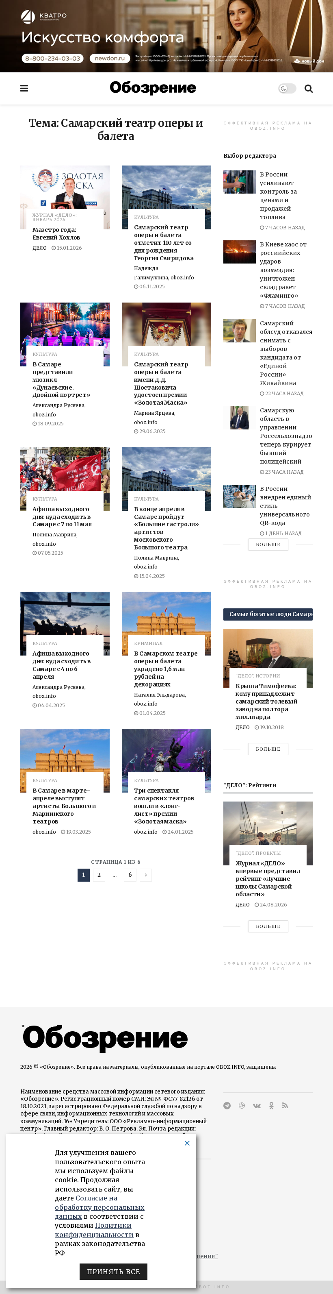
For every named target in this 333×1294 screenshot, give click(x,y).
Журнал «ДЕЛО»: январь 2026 (54, 217)
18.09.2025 (50, 423)
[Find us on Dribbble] (242, 1106)
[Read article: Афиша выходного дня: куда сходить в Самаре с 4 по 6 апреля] (65, 624)
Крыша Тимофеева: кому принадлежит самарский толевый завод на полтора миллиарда (266, 701)
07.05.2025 (50, 553)
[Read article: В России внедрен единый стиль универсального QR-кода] (239, 496)
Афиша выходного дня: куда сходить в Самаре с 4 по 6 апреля (61, 665)
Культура (146, 217)
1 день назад (283, 533)
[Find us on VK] (257, 1106)
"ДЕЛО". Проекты (258, 853)
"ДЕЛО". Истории (258, 676)
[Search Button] (309, 88)
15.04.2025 (151, 576)
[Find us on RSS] (285, 1106)
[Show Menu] (24, 88)
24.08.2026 (273, 905)
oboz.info (44, 832)
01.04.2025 (152, 713)
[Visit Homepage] (153, 88)
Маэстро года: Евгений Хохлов (56, 233)
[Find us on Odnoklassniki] (271, 1106)
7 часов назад (284, 227)
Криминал (148, 643)
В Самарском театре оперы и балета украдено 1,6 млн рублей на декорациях (166, 669)
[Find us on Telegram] (227, 1106)
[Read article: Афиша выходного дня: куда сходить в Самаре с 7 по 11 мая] (65, 479)
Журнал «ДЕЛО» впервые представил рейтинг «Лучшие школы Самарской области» (268, 879)
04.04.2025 (51, 705)
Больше (268, 544)
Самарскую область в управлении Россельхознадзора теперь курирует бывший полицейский (289, 436)
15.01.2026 (69, 248)
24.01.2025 (180, 832)
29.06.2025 (152, 431)
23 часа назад (284, 472)
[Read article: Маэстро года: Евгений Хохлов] (65, 197)
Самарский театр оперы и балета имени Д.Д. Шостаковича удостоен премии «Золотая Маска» (161, 383)
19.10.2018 (271, 727)
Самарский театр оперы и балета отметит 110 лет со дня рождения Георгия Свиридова (163, 243)
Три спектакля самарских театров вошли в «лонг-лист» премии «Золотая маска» (164, 806)
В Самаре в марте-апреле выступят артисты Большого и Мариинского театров (64, 806)
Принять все (113, 1272)
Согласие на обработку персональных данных (100, 1207)
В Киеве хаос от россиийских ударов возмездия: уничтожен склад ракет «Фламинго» (283, 270)
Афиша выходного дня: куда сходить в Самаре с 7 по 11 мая (61, 516)
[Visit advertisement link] (166, 36)
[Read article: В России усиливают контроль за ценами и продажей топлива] (239, 182)
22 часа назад (284, 393)
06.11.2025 (151, 286)
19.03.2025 (78, 832)
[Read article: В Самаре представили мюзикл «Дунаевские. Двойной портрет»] (65, 334)
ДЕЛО (39, 248)
